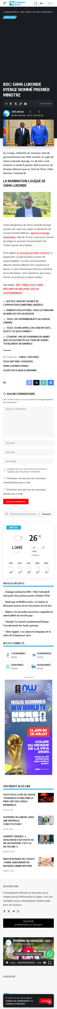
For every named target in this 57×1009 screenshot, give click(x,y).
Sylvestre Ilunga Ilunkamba (20, 370)
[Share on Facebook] (11, 103)
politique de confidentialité (17, 1001)
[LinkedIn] (41, 666)
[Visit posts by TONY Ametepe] (6, 113)
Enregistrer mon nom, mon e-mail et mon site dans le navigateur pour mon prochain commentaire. (27, 470)
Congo (22, 357)
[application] (28, 951)
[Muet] (44, 962)
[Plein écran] (49, 962)
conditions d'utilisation (15, 1003)
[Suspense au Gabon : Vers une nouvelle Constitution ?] (46, 820)
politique (10, 17)
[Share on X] (15, 103)
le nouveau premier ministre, (33, 252)
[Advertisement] (28, 49)
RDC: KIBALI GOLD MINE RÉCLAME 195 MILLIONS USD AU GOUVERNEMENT (23, 288)
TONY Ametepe (17, 111)
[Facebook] (15, 655)
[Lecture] (7, 962)
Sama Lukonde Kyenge (15, 366)
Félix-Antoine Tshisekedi (18, 361)
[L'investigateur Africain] (17, 3)
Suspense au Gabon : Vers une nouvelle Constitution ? (18, 820)
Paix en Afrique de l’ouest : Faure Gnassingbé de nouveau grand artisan (19, 862)
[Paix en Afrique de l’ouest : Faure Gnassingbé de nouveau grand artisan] (46, 862)
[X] (8, 911)
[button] (45, 1000)
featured (33, 357)
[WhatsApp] (15, 666)
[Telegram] (41, 655)
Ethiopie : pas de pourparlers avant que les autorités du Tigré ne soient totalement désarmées (26, 340)
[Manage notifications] (49, 1002)
